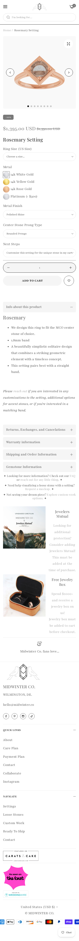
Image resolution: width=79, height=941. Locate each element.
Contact (9, 765)
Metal (7, 167)
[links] (6, 716)
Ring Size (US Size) (17, 149)
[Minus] (8, 267)
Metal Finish (12, 206)
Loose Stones (13, 814)
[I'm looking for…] (7, 17)
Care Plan (10, 748)
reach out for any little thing (39, 480)
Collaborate (12, 773)
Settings (9, 806)
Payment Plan (14, 756)
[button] (69, 72)
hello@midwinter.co (18, 705)
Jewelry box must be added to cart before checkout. (62, 625)
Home (7, 30)
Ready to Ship (14, 831)
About (8, 740)
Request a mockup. (38, 489)
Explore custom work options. (54, 496)
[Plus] (70, 267)
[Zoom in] (68, 43)
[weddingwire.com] (15, 893)
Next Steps (11, 244)
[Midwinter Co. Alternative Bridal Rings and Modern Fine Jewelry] (39, 6)
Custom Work (13, 823)
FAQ (72, 476)
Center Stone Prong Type (22, 225)
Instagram (11, 781)
